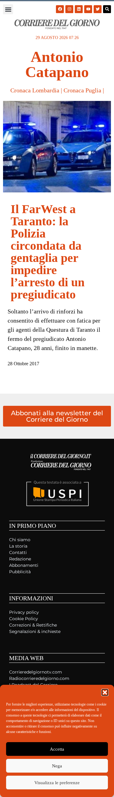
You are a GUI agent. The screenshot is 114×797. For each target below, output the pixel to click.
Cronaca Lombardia (34, 90)
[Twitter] (98, 9)
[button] (105, 692)
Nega (57, 765)
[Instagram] (69, 9)
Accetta (57, 749)
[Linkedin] (79, 9)
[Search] (107, 9)
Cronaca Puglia (82, 90)
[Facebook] (60, 9)
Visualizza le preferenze (57, 782)
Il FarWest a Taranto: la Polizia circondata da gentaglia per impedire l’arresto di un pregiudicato (48, 251)
